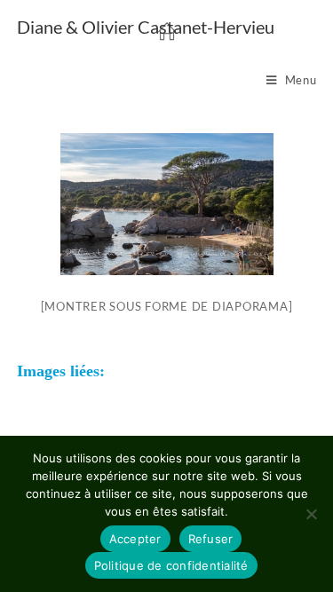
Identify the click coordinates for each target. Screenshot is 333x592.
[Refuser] (311, 514)
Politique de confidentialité (171, 565)
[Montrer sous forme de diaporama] (167, 306)
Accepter (135, 539)
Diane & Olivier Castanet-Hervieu (145, 26)
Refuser (211, 539)
